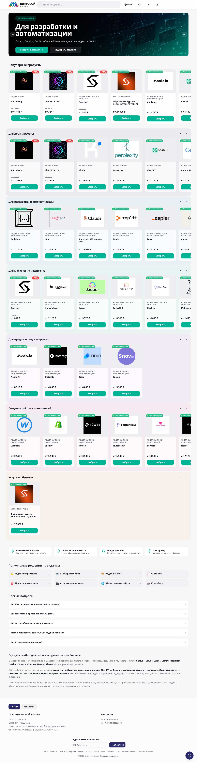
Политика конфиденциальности (73, 751)
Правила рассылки (97, 751)
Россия (14, 706)
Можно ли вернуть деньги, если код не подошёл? (37, 632)
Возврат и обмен (146, 751)
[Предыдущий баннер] (12, 34)
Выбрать (24, 118)
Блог (140, 4)
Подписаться (117, 744)
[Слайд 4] (185, 53)
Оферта (53, 751)
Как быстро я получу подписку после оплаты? (35, 604)
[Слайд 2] (179, 53)
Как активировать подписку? (26, 642)
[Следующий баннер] (184, 34)
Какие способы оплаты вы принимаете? (32, 623)
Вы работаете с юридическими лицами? (32, 613)
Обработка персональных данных (121, 751)
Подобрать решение (65, 49)
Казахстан (29, 706)
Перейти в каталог (30, 49)
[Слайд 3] (182, 53)
